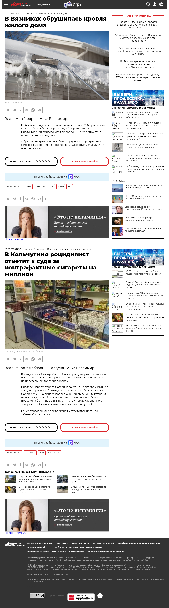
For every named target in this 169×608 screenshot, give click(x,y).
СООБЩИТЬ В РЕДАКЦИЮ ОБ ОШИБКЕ (106, 551)
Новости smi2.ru (16, 239)
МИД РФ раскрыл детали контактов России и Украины (143, 197)
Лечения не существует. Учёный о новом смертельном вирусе (143, 145)
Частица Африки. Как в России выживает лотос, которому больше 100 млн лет (144, 158)
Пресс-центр (62, 543)
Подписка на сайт (36, 547)
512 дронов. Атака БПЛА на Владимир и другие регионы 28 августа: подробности (138, 38)
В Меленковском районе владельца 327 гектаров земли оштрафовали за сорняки (138, 77)
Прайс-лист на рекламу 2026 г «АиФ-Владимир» (78, 547)
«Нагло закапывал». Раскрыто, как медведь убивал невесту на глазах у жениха (144, 328)
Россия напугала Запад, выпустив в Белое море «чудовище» (143, 186)
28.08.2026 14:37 (13, 249)
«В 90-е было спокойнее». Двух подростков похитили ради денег (143, 272)
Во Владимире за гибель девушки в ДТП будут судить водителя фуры (88, 479)
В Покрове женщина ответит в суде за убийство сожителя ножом (34, 489)
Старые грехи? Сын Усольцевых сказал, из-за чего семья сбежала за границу (144, 295)
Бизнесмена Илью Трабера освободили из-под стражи (139, 219)
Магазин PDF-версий (103, 543)
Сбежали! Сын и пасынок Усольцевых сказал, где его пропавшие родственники (145, 306)
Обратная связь (80, 543)
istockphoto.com (13, 102)
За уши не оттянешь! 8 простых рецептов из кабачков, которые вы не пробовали (145, 317)
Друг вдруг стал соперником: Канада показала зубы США (144, 229)
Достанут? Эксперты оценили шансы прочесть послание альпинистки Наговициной (145, 136)
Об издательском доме (39, 543)
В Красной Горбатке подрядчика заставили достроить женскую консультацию (35, 479)
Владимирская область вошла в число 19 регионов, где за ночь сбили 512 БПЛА (138, 51)
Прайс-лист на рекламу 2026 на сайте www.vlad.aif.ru (55, 551)
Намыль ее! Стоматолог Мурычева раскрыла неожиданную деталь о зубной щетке (143, 114)
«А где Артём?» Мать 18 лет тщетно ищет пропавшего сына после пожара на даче (144, 125)
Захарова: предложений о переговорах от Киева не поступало (143, 208)
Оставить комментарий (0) (84, 161)
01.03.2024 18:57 (12, 13)
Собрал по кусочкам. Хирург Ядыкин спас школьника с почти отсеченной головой (145, 169)
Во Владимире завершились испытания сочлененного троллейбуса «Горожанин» (138, 64)
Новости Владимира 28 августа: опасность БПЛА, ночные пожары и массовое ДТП (138, 25)
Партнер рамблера (56, 596)
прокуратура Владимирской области (24, 351)
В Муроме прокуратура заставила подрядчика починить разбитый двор (88, 489)
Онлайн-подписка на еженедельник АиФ (139, 543)
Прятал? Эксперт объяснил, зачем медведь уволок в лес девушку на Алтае (143, 285)
